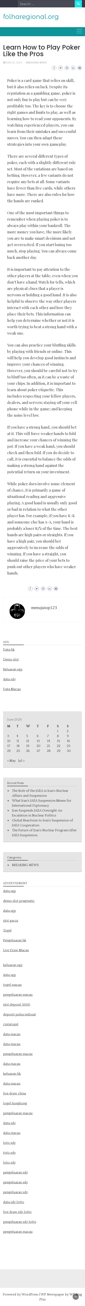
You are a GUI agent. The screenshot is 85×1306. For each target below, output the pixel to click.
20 (38, 746)
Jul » (21, 761)
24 (9, 751)
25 (18, 751)
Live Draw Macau (16, 950)
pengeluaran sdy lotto (19, 1222)
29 (58, 751)
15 (58, 741)
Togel (7, 930)
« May (11, 761)
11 (18, 741)
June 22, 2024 (14, 62)
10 (9, 741)
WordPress (29, 1294)
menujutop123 (44, 607)
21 (48, 746)
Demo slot (11, 659)
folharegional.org (31, 17)
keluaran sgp (12, 965)
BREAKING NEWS (36, 62)
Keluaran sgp (12, 669)
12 (27, 741)
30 (69, 751)
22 (58, 746)
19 (27, 746)
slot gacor (10, 920)
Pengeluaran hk (14, 940)
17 (8, 746)
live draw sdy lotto (17, 1212)
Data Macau (12, 689)
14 (48, 741)
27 (38, 751)
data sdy (9, 679)
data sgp (9, 891)
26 (28, 751)
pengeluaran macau (18, 1232)
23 (68, 746)
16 (68, 741)
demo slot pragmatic (19, 901)
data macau (11, 1064)
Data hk (9, 649)
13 (38, 741)
